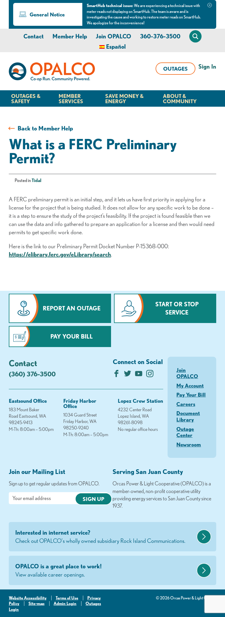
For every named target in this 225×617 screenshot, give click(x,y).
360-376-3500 (160, 36)
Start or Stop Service (177, 308)
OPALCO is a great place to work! (58, 570)
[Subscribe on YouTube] (138, 375)
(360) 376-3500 (32, 374)
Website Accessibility (28, 598)
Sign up (93, 499)
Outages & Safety (25, 98)
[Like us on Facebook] (116, 375)
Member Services (71, 98)
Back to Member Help (45, 128)
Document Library (188, 416)
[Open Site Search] (195, 36)
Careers (185, 404)
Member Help (69, 36)
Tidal (36, 180)
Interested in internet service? (100, 536)
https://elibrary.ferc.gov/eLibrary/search (60, 254)
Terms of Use (67, 598)
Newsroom (188, 444)
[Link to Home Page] (52, 72)
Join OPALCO (113, 36)
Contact (33, 36)
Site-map (36, 603)
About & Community (180, 98)
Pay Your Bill (71, 336)
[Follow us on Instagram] (150, 375)
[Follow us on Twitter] (127, 375)
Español (116, 46)
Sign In (207, 66)
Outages (175, 69)
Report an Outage (71, 308)
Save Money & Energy (124, 98)
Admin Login (65, 603)
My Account (190, 385)
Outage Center (185, 432)
